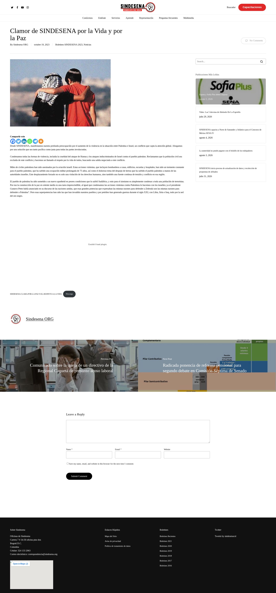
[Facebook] (12, 141)
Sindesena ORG (20, 44)
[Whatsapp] (29, 141)
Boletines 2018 (166, 556)
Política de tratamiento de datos (117, 546)
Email (118, 449)
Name (69, 449)
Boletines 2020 (166, 546)
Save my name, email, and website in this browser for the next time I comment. (101, 464)
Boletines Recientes (167, 536)
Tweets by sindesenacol (225, 536)
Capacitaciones (252, 7)
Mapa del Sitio (111, 536)
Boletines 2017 (166, 561)
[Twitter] (18, 141)
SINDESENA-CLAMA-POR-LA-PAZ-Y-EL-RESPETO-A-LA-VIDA (36, 294)
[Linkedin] (24, 141)
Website (167, 449)
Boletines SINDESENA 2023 (69, 44)
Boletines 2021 (166, 541)
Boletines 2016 (166, 566)
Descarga (69, 294)
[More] (40, 141)
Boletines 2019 (166, 551)
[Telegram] (35, 141)
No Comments (256, 40)
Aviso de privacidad (113, 541)
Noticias (87, 44)
